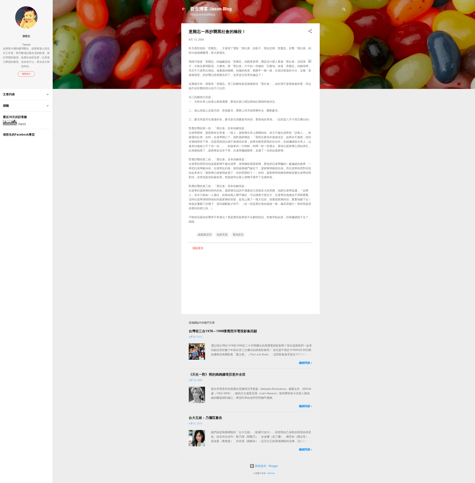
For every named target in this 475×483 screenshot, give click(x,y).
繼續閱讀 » (305, 362)
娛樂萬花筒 (205, 234)
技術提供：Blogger (266, 466)
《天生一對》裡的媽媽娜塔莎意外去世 (217, 374)
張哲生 (26, 36)
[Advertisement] (334, 78)
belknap (271, 473)
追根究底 (222, 234)
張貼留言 (198, 248)
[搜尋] (344, 10)
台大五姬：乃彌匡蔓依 (205, 418)
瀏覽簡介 (26, 74)
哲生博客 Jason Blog (211, 8)
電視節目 (238, 234)
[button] (310, 32)
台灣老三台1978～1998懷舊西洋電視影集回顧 (223, 331)
